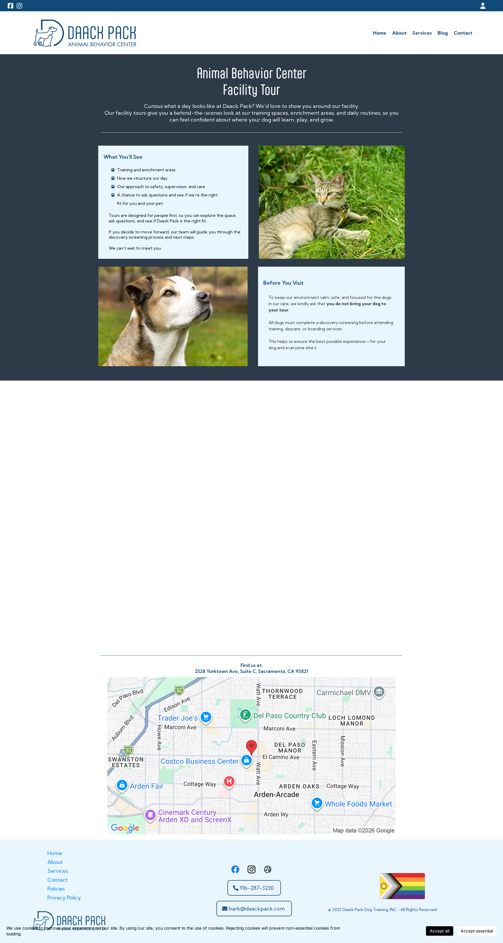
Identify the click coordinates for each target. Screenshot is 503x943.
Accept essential (477, 931)
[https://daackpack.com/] (84, 33)
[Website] (268, 869)
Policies (56, 888)
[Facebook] (235, 869)
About (55, 862)
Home (54, 853)
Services (57, 871)
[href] (251, 755)
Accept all (440, 931)
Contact (57, 879)
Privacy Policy (64, 897)
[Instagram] (251, 869)
